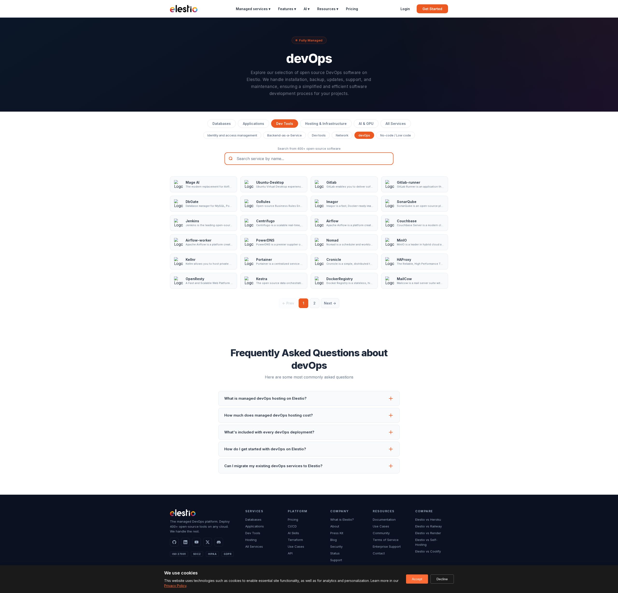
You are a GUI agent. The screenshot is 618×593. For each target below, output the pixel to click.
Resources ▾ (327, 9)
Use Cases (296, 546)
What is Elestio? (342, 519)
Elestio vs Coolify (428, 551)
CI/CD (292, 526)
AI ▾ (306, 9)
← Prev (288, 303)
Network (342, 135)
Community (381, 533)
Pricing (352, 9)
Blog (333, 540)
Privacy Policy (175, 586)
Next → (330, 303)
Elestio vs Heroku (428, 519)
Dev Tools (284, 123)
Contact (379, 553)
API (290, 553)
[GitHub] (174, 542)
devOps (364, 135)
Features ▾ (287, 9)
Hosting (251, 540)
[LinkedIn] (185, 542)
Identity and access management (232, 135)
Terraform (295, 540)
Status (335, 553)
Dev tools (319, 135)
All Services (396, 123)
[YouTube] (196, 542)
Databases (221, 123)
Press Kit (336, 533)
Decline (442, 579)
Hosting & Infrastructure (326, 123)
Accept (417, 579)
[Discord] (218, 542)
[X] (207, 542)
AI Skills (293, 533)
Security (336, 546)
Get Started (432, 9)
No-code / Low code (395, 135)
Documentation (384, 519)
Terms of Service (386, 540)
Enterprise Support (387, 546)
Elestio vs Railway (428, 526)
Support (336, 560)
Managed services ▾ (253, 9)
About (334, 526)
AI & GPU (366, 123)
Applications (253, 123)
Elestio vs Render (428, 533)
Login (405, 9)
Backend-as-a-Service (284, 135)
